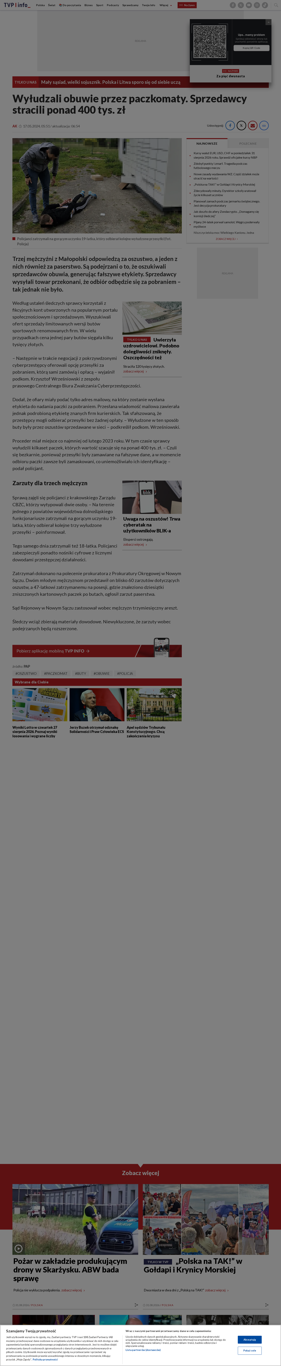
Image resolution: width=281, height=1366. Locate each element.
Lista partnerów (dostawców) (143, 1349)
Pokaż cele (249, 1350)
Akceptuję (250, 1339)
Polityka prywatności (45, 1359)
